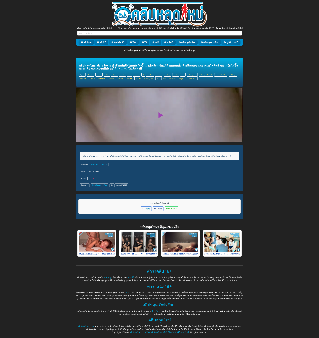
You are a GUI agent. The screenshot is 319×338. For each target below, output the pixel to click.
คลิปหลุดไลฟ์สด (188, 42)
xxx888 (138, 79)
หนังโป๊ (170, 42)
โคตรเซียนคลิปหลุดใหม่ (99, 185)
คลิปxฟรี (83, 79)
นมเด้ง (176, 75)
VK (145, 42)
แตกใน (99, 75)
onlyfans (182, 79)
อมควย (136, 75)
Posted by (84, 185)
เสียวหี (114, 75)
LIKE (93, 178)
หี (143, 75)
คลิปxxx (92, 79)
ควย (183, 75)
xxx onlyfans (148, 79)
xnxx (164, 79)
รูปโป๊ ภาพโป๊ (232, 42)
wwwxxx (172, 79)
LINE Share (171, 208)
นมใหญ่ (167, 75)
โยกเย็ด (90, 75)
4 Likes (83, 178)
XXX (134, 42)
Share (147, 208)
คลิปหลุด (87, 42)
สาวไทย (150, 75)
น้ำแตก (158, 75)
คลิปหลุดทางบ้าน (210, 42)
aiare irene (192, 79)
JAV (157, 42)
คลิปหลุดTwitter (221, 75)
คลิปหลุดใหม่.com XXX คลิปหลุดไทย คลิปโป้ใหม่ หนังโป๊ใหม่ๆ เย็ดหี (159, 332)
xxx (158, 79)
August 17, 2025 (121, 185)
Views (83, 171)
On (112, 185)
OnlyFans (119, 42)
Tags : (82, 75)
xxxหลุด (129, 79)
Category (84, 164)
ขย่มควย (120, 79)
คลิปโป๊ (103, 42)
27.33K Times (94, 171)
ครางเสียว (101, 79)
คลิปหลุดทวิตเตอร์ (206, 75)
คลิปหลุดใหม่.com (86, 326)
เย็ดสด (122, 75)
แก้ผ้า (107, 75)
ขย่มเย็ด (111, 79)
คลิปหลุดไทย (192, 75)
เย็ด (129, 75)
